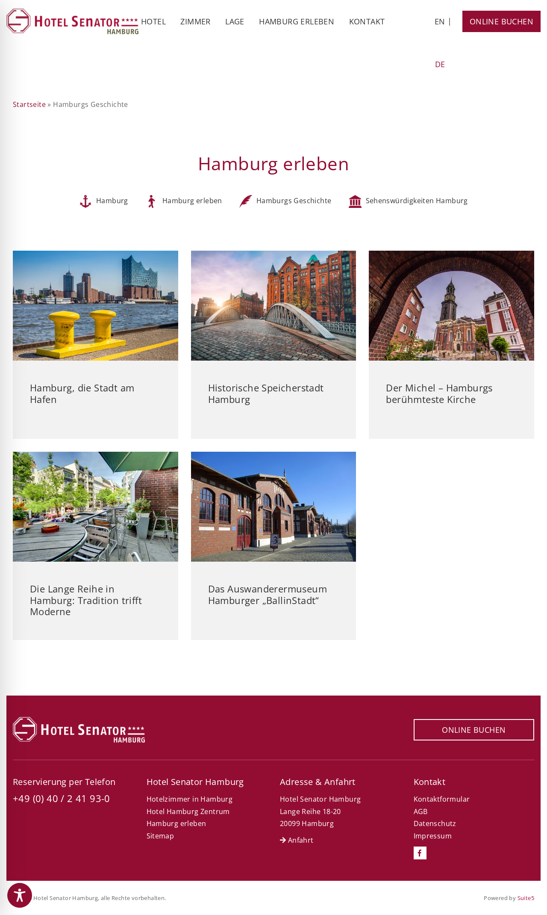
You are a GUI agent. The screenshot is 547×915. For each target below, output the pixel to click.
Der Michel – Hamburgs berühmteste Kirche (439, 393)
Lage (234, 21)
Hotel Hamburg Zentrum (188, 811)
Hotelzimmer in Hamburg (190, 799)
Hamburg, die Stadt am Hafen (82, 393)
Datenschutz (435, 823)
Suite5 (526, 898)
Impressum (433, 836)
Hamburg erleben (296, 21)
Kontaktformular (442, 799)
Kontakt (367, 21)
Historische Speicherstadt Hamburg (266, 393)
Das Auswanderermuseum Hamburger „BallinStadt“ (267, 594)
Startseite (29, 104)
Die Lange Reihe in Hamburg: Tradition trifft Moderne (86, 600)
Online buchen (501, 21)
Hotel (153, 21)
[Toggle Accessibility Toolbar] (19, 895)
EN (440, 21)
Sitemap (160, 836)
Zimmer (195, 21)
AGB (421, 811)
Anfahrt (299, 840)
